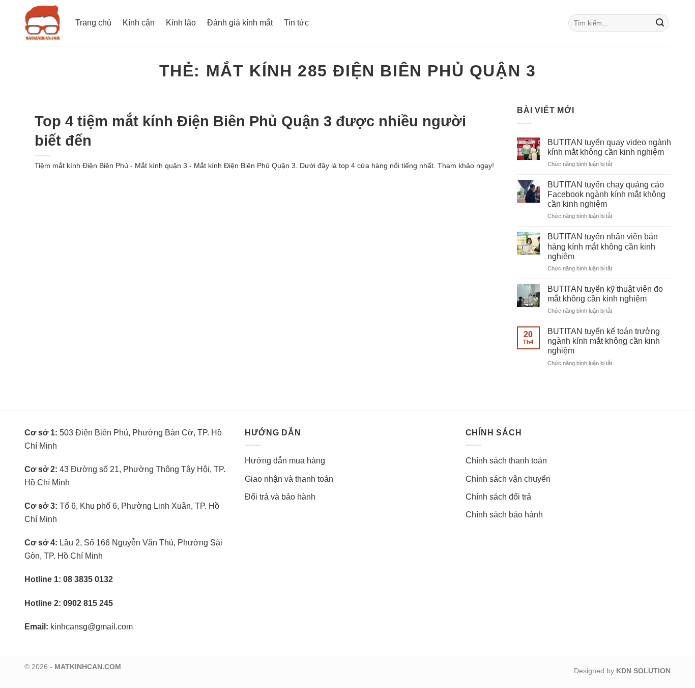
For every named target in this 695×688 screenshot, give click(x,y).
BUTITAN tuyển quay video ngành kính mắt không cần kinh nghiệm (609, 147)
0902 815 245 (88, 603)
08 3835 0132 (88, 579)
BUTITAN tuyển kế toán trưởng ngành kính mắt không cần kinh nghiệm (603, 341)
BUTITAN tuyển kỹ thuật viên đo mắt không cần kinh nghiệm (605, 294)
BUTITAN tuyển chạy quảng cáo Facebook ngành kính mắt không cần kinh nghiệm (606, 194)
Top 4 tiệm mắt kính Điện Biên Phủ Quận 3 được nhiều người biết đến (250, 130)
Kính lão (181, 22)
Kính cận (139, 22)
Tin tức (296, 22)
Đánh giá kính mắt (240, 22)
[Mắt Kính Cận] (42, 23)
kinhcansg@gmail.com (91, 626)
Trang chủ (93, 22)
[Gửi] (660, 23)
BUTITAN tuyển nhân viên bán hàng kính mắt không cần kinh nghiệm (602, 246)
